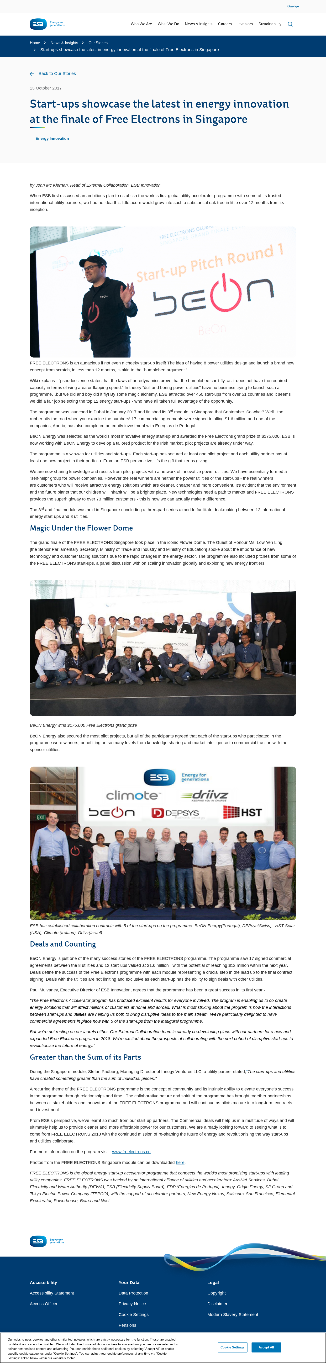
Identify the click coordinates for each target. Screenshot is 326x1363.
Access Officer (44, 1303)
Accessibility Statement (52, 1293)
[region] (163, 1347)
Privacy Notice (132, 1303)
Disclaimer (217, 1303)
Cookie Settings (134, 1314)
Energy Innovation (52, 139)
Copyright (216, 1293)
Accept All (266, 1347)
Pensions (127, 1325)
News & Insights (64, 43)
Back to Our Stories (57, 73)
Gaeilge (293, 6)
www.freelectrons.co (131, 1151)
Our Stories (98, 43)
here (180, 1162)
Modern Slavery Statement (232, 1314)
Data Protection (133, 1293)
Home (35, 43)
